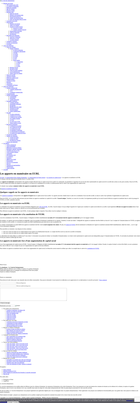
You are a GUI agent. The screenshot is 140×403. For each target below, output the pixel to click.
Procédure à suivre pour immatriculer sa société (18, 361)
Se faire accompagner (12, 42)
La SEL (18, 66)
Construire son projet (11, 21)
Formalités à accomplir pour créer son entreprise (18, 359)
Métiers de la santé (11, 159)
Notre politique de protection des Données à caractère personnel (19, 372)
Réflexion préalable (11, 8)
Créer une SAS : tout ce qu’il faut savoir (16, 346)
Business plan (10, 12)
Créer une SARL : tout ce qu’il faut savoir (17, 345)
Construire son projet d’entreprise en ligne (17, 321)
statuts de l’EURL (70, 224)
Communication (10, 94)
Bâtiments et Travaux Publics (13, 147)
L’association (19, 61)
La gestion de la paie (15, 129)
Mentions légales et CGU (9, 371)
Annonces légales (10, 76)
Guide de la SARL (11, 316)
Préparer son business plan (16, 15)
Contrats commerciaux (15, 89)
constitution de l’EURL (93, 248)
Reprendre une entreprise (12, 35)
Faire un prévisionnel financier (14, 340)
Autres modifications (15, 111)
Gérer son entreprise (8, 86)
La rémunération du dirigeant (17, 131)
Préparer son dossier (15, 24)
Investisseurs (13, 34)
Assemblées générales (15, 104)
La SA (18, 64)
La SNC (18, 63)
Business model (10, 10)
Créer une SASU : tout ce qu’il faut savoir (17, 343)
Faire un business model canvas (14, 332)
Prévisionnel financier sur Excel (14, 326)
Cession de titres (14, 139)
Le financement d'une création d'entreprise (16, 177)
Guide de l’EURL (11, 314)
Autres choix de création (16, 73)
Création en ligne (10, 80)
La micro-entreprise (18, 50)
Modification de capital (15, 107)
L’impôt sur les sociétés (16, 117)
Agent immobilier (10, 146)
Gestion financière (14, 99)
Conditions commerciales (16, 92)
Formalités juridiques (11, 101)
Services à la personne (12, 162)
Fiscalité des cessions (15, 140)
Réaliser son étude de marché (13, 311)
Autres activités (10, 168)
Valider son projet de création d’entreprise (17, 333)
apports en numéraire (7, 195)
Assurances (9, 83)
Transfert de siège (14, 108)
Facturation (12, 98)
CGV (11, 91)
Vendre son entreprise (12, 136)
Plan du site (6, 374)
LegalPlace (6, 381)
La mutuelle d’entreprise (16, 130)
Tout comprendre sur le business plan (15, 336)
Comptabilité (13, 96)
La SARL (15, 56)
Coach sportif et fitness (12, 152)
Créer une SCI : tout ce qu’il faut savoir (16, 349)
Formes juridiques (14, 48)
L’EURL (15, 53)
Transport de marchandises (13, 165)
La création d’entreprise (12, 6)
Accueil (2, 177)
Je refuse (16, 402)
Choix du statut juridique (16, 70)
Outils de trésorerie (14, 32)
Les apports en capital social (54, 177)
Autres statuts (16, 60)
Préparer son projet (8, 3)
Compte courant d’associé (19, 29)
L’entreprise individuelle (19, 51)
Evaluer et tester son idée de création (15, 329)
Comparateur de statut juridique (14, 323)
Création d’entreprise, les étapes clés (15, 310)
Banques (8, 82)
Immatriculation (10, 79)
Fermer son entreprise (12, 142)
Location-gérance (14, 40)
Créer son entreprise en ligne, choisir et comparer (18, 364)
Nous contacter (103, 280)
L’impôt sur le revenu (15, 115)
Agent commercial (11, 145)
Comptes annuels (14, 102)
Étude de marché (14, 13)
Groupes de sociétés (11, 134)
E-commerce (9, 156)
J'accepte (10, 402)
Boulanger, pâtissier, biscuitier (14, 149)
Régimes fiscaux (14, 67)
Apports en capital (17, 28)
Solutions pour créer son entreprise (15, 362)
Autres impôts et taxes (15, 123)
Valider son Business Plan (16, 18)
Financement (9, 22)
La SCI (15, 59)
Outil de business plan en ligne (14, 324)
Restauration (9, 161)
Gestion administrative (12, 95)
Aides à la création (14, 25)
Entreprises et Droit (8, 379)
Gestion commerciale (11, 88)
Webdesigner (9, 166)
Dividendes (13, 105)
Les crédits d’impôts (15, 118)
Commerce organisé (11, 41)
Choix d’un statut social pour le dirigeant (16, 356)
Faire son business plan (12, 313)
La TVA (12, 120)
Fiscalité (8, 112)
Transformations (14, 110)
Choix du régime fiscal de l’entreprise (16, 355)
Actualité (5, 169)
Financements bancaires (16, 31)
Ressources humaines (11, 124)
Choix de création (11, 47)
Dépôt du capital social (12, 77)
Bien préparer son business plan (14, 338)
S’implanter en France (12, 85)
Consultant (9, 153)
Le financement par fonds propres (36, 177)
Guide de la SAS (10, 319)
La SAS (15, 57)
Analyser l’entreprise (15, 37)
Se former (9, 44)
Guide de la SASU (11, 317)
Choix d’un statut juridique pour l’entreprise (17, 354)
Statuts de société (10, 75)
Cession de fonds (14, 137)
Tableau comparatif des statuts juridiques (16, 352)
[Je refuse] (19, 402)
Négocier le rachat (14, 38)
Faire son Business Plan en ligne (18, 19)
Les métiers (6, 143)
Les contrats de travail (15, 127)
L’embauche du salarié (15, 126)
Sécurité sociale (14, 69)
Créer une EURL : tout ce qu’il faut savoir (17, 348)
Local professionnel (15, 72)
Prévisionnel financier (15, 16)
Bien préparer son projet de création (15, 330)
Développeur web (11, 155)
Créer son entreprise (8, 45)
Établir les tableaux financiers (13, 339)
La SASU (15, 54)
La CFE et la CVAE (15, 121)
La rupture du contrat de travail (18, 133)
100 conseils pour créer (12, 5)
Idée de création (10, 9)
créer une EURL (43, 206)
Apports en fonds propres (16, 26)
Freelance (8, 158)
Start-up (8, 163)
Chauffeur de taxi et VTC (13, 150)
